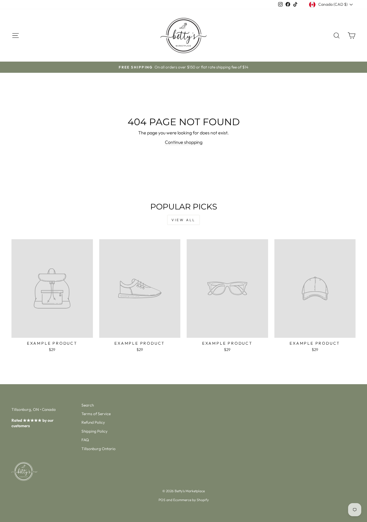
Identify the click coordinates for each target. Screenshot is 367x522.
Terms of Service (96, 413)
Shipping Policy (94, 431)
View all (183, 220)
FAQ (85, 439)
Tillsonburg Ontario (98, 448)
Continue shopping (183, 142)
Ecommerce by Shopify (191, 500)
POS (162, 500)
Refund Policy (93, 422)
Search (87, 405)
